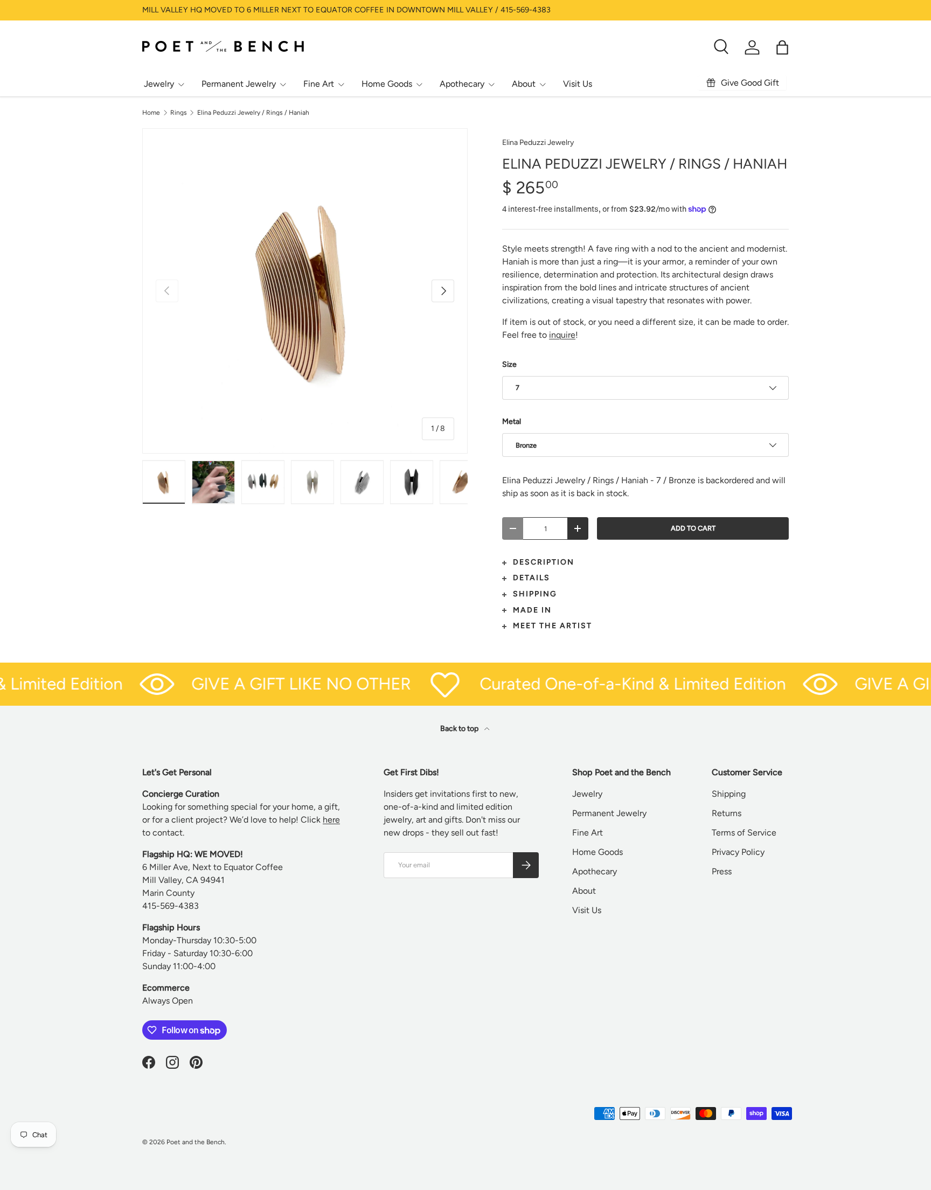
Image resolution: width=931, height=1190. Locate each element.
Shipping (729, 794)
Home (151, 112)
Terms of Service (744, 832)
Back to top (460, 728)
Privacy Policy (738, 852)
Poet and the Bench (195, 1142)
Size (509, 364)
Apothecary (462, 84)
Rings (178, 112)
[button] (782, 47)
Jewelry (159, 84)
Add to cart (693, 528)
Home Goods (387, 84)
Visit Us (577, 84)
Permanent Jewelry (239, 84)
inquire (562, 335)
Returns (726, 813)
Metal (511, 421)
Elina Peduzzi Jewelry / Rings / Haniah (253, 112)
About (524, 84)
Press (722, 871)
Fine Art (318, 84)
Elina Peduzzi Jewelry (538, 142)
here (331, 820)
